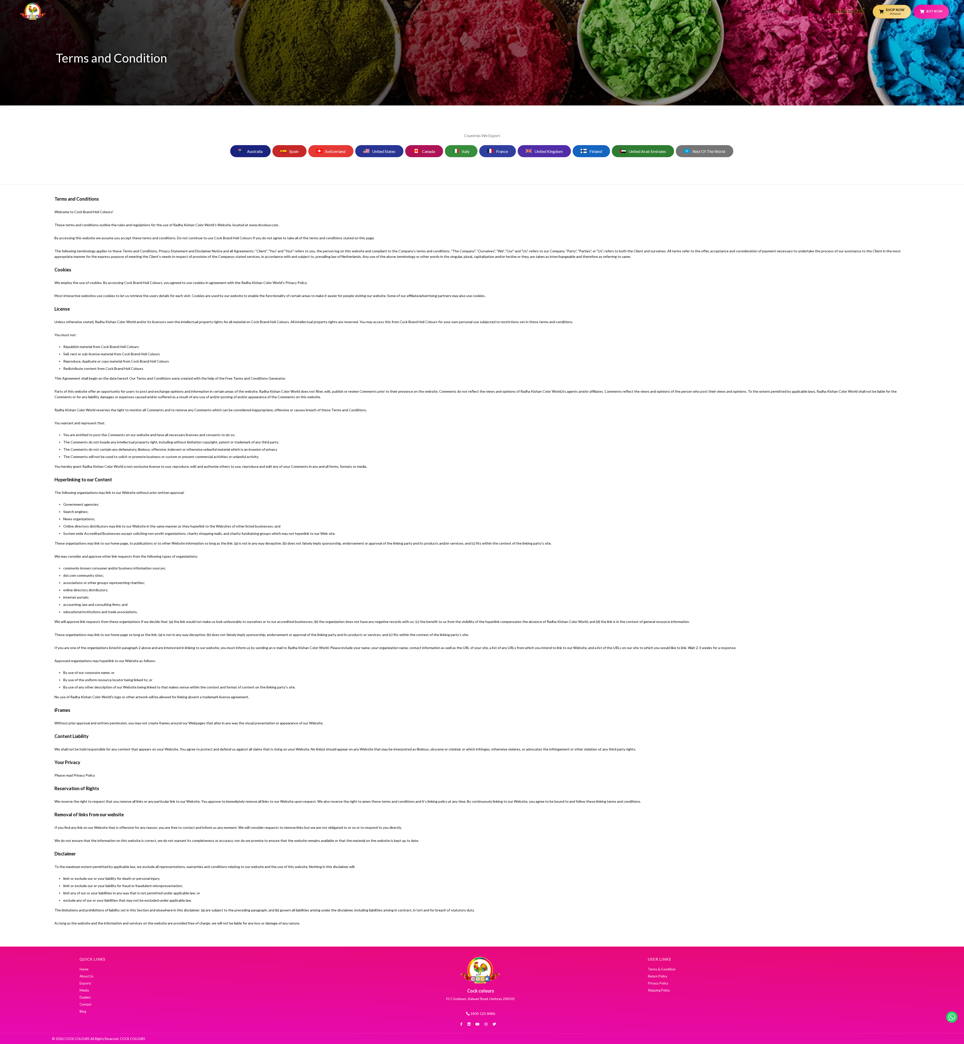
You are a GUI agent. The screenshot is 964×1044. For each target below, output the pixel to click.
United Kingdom (548, 151)
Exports (706, 12)
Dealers (744, 12)
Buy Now (934, 11)
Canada (428, 151)
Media (725, 12)
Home (665, 12)
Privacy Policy (658, 983)
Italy (465, 151)
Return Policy (657, 976)
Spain (293, 151)
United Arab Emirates (647, 151)
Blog (83, 1011)
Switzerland (334, 151)
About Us (684, 12)
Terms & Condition (662, 969)
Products (793, 12)
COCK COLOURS (132, 1039)
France (501, 151)
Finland (595, 151)
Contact (816, 12)
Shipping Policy (659, 990)
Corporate (767, 12)
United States (383, 151)
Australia (254, 151)
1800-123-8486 (850, 12)
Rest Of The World (708, 151)
